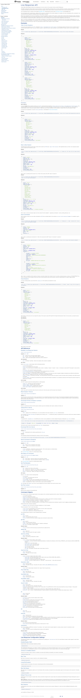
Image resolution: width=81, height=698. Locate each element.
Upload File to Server (5, 29)
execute (3, 51)
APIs (2, 6)
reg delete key (4, 45)
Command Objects (4, 36)
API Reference (3, 24)
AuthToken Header (59, 11)
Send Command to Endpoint (7, 31)
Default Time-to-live (5, 60)
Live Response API (5, 8)
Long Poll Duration (5, 58)
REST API (3, 9)
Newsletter (52, 1)
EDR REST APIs (41, 11)
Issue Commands (5, 22)
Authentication (3, 10)
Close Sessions (4, 23)
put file (3, 37)
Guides (2, 13)
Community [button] (43, 1)
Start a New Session (5, 21)
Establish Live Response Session (7, 25)
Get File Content (4, 35)
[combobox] (64, 1)
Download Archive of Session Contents (9, 28)
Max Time (3, 57)
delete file (3, 39)
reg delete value (4, 46)
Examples (2, 17)
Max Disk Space (4, 59)
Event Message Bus (4, 12)
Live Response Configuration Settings (7, 53)
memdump (3, 52)
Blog (48, 1)
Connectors (3, 11)
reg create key (4, 44)
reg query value (4, 43)
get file (3, 38)
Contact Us (57, 1)
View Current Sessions (6, 18)
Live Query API (4, 7)
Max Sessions (4, 61)
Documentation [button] (36, 1)
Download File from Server (6, 30)
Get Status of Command (6, 32)
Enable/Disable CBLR (5, 54)
